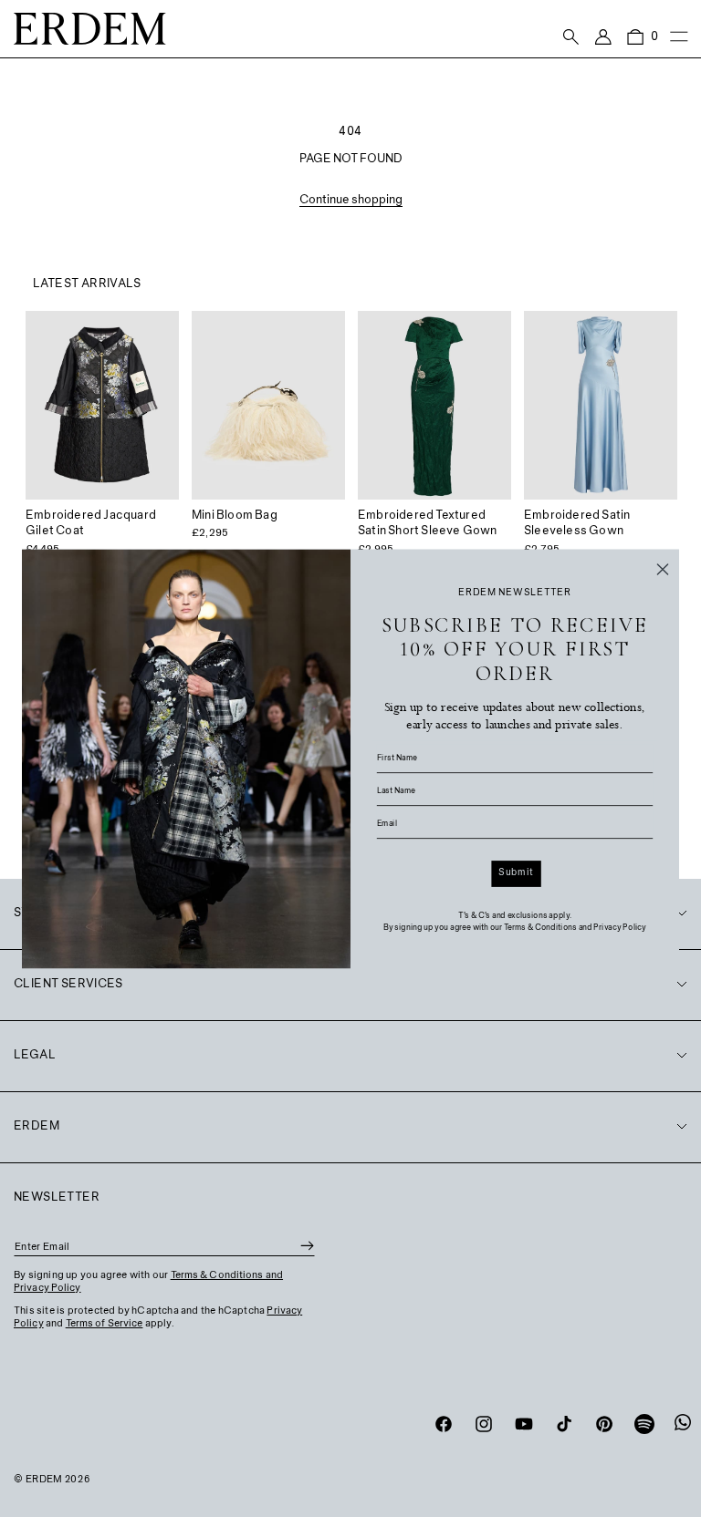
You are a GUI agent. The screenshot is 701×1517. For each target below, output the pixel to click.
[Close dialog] (662, 569)
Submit (515, 872)
